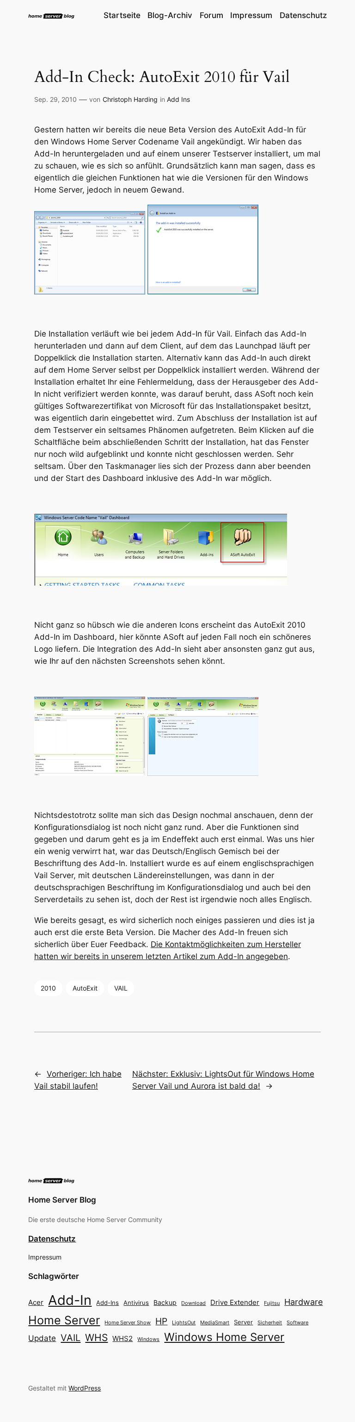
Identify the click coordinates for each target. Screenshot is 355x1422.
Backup (165, 1302)
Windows (148, 1339)
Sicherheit (269, 1323)
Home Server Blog (62, 1199)
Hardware (303, 1302)
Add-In (70, 1300)
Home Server (64, 1320)
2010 (48, 988)
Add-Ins (107, 1302)
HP (161, 1321)
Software (297, 1322)
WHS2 (122, 1338)
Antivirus (136, 1302)
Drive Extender (234, 1302)
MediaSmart (214, 1323)
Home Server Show (127, 1322)
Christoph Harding (130, 99)
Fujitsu (272, 1303)
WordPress (84, 1388)
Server (243, 1322)
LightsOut (184, 1322)
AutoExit (85, 988)
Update (42, 1338)
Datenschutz (52, 1238)
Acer (35, 1302)
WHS (96, 1337)
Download (193, 1303)
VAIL (121, 988)
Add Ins (178, 99)
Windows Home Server (224, 1337)
